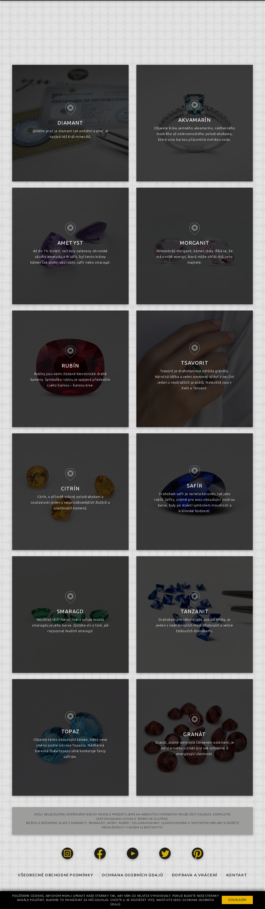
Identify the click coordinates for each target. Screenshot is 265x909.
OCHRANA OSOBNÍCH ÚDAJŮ (132, 875)
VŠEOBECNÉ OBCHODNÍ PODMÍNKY (55, 875)
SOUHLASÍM (237, 899)
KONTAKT (236, 875)
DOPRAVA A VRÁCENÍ (194, 875)
